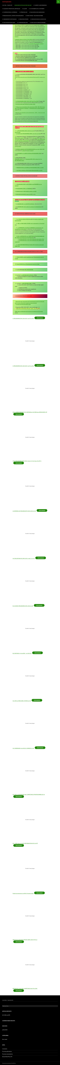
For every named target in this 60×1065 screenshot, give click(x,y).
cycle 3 (35, 138)
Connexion (4, 1048)
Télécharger (40, 317)
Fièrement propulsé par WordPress (9, 1063)
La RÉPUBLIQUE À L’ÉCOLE (27, 275)
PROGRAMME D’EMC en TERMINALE (24, 188)
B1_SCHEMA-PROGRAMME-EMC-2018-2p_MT (23, 606)
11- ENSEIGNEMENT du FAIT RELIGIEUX (9, 19)
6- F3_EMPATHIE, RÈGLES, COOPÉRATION (9, 12)
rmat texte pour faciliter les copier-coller (26, 104)
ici (34, 194)
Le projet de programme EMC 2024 (23, 304)
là (18, 201)
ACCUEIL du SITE (6, 1015)
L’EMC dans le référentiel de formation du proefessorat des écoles (29, 311)
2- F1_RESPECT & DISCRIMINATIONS (40, 5)
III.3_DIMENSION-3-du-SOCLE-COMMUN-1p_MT (23, 748)
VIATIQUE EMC (6, 2)
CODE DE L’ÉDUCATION (23, 219)
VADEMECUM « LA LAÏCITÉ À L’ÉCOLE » (25, 204)
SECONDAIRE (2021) (19, 160)
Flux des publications (7, 1051)
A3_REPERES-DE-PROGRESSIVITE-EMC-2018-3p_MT (24, 511)
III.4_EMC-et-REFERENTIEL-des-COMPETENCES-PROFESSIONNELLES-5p (29, 794)
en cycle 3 (19, 146)
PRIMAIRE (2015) (19, 159)
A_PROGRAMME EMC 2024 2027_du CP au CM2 (23, 318)
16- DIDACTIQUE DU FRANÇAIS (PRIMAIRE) (37, 22)
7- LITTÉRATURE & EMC (23, 12)
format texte (17, 132)
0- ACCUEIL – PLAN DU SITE (7, 5)
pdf (31, 219)
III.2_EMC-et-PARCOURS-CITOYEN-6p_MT (22, 700)
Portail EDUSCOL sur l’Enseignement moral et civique (28, 264)
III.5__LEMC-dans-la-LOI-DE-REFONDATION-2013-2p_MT (25, 843)
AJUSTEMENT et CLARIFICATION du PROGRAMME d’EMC (28, 153)
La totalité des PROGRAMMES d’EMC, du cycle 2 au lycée (28, 133)
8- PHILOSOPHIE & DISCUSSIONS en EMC (37, 12)
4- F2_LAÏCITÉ (24, 8)
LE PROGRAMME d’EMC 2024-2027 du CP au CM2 (27, 101)
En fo (17, 104)
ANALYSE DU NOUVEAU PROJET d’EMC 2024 (26, 308)
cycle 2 (22, 138)
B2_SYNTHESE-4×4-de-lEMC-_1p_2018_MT (22, 653)
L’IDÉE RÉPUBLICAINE (26, 283)
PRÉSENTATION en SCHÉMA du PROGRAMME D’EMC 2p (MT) (30, 167)
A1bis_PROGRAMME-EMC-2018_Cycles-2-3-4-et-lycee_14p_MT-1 (27, 461)
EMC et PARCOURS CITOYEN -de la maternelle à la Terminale (31, 223)
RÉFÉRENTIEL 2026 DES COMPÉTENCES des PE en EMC (25, 988)
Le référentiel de (22, 239)
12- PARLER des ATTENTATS (23, 19)
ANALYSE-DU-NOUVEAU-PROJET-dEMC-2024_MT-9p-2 (25, 939)
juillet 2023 (4, 1029)
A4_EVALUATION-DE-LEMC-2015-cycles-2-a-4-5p (24, 558)
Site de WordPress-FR (7, 1056)
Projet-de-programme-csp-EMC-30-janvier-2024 (23, 893)
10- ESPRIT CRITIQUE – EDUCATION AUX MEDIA (34, 15)
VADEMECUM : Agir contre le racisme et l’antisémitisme (29, 206)
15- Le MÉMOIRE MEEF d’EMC (22, 22)
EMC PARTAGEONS (28, 269)
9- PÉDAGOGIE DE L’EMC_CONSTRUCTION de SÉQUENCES (13, 15)
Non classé (4, 1039)
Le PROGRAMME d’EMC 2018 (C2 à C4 (25, 130)
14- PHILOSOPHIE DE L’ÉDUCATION (8, 22)
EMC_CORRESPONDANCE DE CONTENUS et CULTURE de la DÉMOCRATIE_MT (30, 412)
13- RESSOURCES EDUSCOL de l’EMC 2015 (38, 19)
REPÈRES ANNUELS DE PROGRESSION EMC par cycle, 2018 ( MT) (30, 149)
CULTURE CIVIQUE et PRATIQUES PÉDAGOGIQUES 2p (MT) (29, 170)
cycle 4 (18, 139)
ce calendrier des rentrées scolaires (36, 43)
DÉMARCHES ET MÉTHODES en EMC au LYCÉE (26, 191)
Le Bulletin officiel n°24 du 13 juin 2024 (23, 39)
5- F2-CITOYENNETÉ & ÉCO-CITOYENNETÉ (36, 8)
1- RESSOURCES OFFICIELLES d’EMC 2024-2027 (23, 5)
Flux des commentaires (7, 1054)
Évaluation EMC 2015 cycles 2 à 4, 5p (34, 159)
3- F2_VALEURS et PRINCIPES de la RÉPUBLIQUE (11, 8)
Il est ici (16, 36)
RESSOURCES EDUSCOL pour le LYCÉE (24, 194)
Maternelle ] (17, 138)
